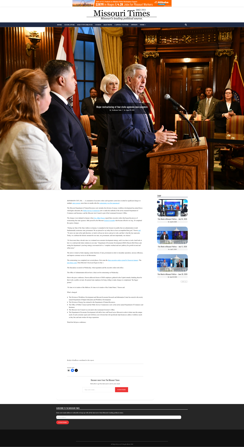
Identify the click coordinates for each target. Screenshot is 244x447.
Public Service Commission (91, 210)
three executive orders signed (117, 260)
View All (184, 281)
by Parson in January (132, 260)
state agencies (76, 203)
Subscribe (121, 390)
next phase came (72, 263)
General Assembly (109, 220)
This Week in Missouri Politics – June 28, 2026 (172, 274)
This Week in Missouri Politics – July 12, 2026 (172, 246)
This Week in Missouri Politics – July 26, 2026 (172, 219)
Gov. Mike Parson (99, 218)
